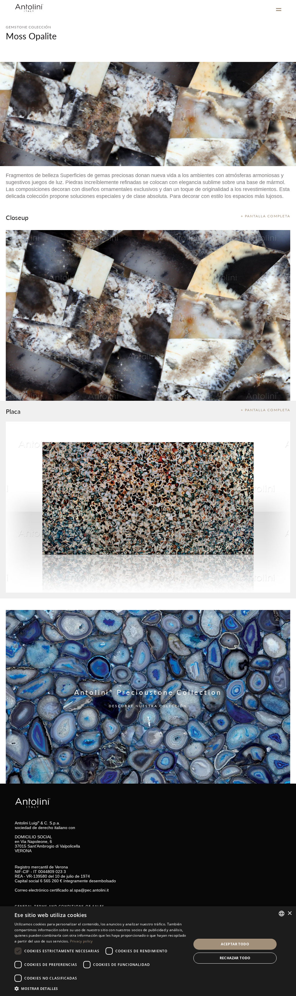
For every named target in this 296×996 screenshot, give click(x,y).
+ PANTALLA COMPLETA (265, 216)
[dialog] (148, 951)
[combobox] (281, 913)
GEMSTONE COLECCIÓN (28, 27)
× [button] (289, 913)
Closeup (17, 217)
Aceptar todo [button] (235, 944)
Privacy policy (81, 941)
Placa (13, 411)
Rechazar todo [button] (235, 957)
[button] (100, 988)
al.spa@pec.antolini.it (89, 890)
